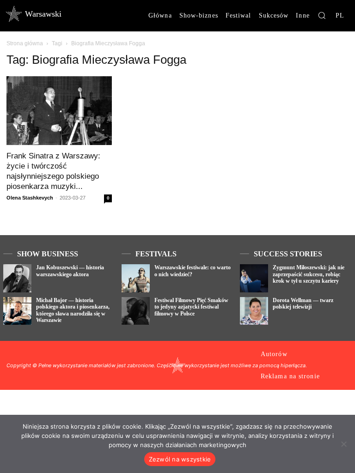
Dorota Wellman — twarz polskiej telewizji (303, 303)
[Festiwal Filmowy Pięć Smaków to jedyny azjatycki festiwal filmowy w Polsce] (136, 311)
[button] (321, 15)
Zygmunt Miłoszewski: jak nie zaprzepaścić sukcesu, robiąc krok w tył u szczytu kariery (308, 274)
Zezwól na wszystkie (180, 459)
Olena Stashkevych (29, 197)
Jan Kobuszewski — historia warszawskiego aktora (70, 270)
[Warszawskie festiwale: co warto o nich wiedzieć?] (136, 278)
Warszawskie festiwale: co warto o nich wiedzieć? (192, 270)
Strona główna (24, 43)
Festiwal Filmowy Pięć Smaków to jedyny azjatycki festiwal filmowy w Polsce (191, 307)
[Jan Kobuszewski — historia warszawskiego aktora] (17, 278)
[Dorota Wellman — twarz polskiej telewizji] (254, 311)
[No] (343, 444)
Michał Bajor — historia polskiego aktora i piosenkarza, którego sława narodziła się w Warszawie (73, 310)
